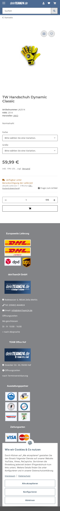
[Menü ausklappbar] (3, 2)
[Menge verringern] (5, 200)
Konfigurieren (30, 492)
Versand (26, 168)
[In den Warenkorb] (4, 26)
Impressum (10, 476)
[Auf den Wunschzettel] (51, 34)
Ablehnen (30, 500)
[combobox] (30, 138)
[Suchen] (54, 11)
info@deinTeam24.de (22, 310)
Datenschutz (24, 476)
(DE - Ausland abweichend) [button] (17, 187)
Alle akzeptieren (30, 483)
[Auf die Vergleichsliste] (44, 34)
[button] (43, 3)
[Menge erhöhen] (54, 200)
